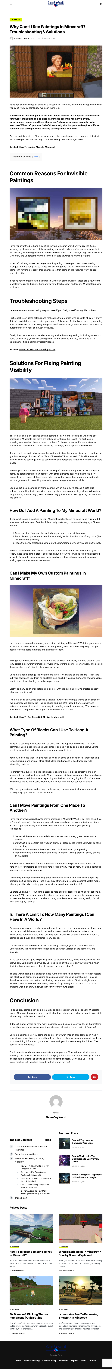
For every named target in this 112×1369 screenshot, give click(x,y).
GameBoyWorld (56, 1117)
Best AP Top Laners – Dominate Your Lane (82, 1141)
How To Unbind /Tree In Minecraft (37, 147)
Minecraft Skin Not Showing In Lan (37, 349)
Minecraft (15, 20)
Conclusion (21, 1197)
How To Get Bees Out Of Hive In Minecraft (41, 717)
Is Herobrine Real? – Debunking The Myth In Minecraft (78, 1316)
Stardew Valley (49, 1360)
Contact (92, 1360)
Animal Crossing (32, 1360)
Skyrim (74, 1360)
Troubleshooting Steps (26, 1154)
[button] (11, 4)
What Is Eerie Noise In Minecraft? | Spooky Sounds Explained (80, 1253)
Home (18, 1360)
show (36, 157)
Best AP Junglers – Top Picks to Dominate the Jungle (87, 1176)
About (83, 1360)
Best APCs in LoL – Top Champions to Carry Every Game (85, 1159)
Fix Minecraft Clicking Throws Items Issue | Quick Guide (29, 1316)
